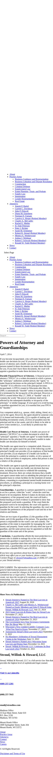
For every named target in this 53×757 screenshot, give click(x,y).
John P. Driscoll (21, 211)
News (12, 245)
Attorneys (14, 204)
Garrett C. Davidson (23, 208)
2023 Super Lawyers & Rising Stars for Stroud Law (27, 612)
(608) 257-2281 (6, 684)
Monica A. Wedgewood (25, 235)
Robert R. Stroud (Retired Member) (30, 233)
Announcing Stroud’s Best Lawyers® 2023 (24, 632)
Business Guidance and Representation (31, 179)
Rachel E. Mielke (22, 223)
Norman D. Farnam (23, 216)
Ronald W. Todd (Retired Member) (30, 243)
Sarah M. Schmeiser (23, 231)
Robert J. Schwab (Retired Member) (30, 240)
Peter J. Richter (21, 228)
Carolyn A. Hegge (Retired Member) (31, 218)
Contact (13, 248)
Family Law (20, 194)
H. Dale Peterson (22, 226)
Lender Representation (24, 199)
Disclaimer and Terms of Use (12, 753)
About (12, 174)
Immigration (20, 196)
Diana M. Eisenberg (23, 213)
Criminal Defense (22, 186)
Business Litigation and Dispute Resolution (33, 181)
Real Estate (20, 201)
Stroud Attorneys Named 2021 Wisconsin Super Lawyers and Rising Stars (26, 642)
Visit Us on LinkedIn (9, 673)
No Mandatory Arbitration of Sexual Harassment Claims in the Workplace (26, 637)
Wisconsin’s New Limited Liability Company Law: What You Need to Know (27, 628)
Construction (20, 184)
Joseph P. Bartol (22, 206)
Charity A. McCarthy (24, 221)
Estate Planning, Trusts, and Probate (30, 191)
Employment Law (22, 189)
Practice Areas (16, 177)
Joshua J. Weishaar (23, 238)
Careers (3, 744)
